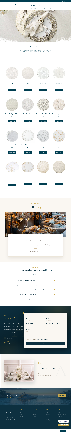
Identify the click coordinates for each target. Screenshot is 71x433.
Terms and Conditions (61, 418)
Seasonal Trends (35, 418)
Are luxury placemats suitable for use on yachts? (26, 280)
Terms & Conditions (39, 339)
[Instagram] (6, 419)
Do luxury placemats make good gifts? (24, 299)
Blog (44, 8)
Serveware (21, 418)
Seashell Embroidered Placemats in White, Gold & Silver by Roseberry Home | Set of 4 (12, 177)
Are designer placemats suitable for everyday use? (26, 294)
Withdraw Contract (63, 424)
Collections (12, 59)
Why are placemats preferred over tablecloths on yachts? (27, 285)
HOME (6, 59)
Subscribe (61, 395)
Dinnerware (21, 416)
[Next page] (40, 192)
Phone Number (29, 323)
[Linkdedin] (12, 419)
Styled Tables (28, 8)
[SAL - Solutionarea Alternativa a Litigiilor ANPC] (63, 421)
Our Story (37, 8)
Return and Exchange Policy (62, 414)
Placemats (21, 414)
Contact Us (34, 412)
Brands (50, 8)
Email (47, 318)
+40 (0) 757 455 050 (48, 414)
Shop (20, 8)
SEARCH (5, 4)
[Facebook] (10, 419)
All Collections (22, 412)
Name (27, 318)
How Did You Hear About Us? (53, 323)
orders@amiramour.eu (49, 412)
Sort (62, 60)
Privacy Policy (46, 339)
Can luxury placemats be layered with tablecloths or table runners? (30, 289)
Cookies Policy (60, 412)
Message (28, 329)
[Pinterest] (8, 419)
